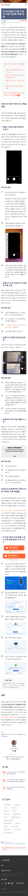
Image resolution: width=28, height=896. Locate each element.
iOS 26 (5, 807)
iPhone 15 (6, 811)
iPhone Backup (7, 823)
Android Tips (7, 829)
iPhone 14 (6, 814)
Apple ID (18, 823)
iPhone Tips (3, 23)
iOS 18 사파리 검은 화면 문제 (12, 685)
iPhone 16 (14, 807)
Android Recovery (8, 820)
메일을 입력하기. (12, 874)
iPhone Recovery (8, 832)
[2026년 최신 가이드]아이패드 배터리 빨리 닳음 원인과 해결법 (16, 780)
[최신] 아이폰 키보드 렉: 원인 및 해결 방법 (16, 788)
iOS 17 (14, 811)
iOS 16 (5, 817)
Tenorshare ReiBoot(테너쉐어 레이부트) (13, 510)
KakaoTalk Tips (16, 814)
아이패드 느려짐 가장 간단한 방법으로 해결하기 (16, 773)
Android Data (7, 804)
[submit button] (21, 874)
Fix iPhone (17, 829)
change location (15, 817)
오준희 (4, 21)
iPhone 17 (17, 804)
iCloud (5, 826)
